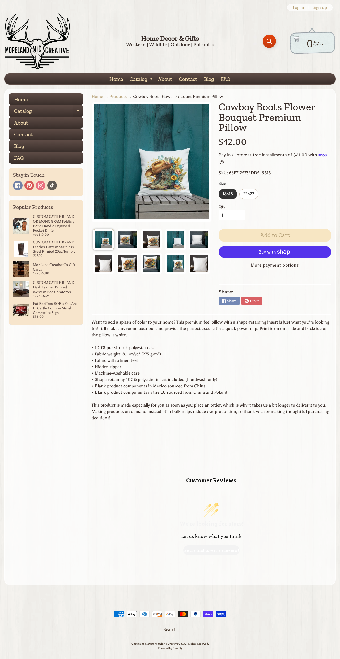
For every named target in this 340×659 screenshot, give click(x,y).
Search (170, 629)
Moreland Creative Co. (169, 643)
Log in (298, 7)
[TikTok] (52, 185)
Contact (188, 79)
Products (118, 96)
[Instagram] (40, 185)
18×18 (230, 195)
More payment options (275, 265)
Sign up (320, 7)
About (165, 79)
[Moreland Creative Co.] (37, 41)
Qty (222, 206)
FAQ (226, 79)
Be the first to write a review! (211, 550)
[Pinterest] (29, 185)
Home (116, 79)
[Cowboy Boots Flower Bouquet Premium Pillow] (103, 239)
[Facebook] (18, 185)
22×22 (250, 195)
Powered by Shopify (170, 648)
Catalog (142, 80)
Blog (209, 79)
